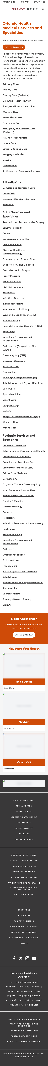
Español (36, 1000)
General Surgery (12, 281)
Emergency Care (12, 123)
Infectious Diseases (13, 298)
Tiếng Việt (33, 1005)
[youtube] (34, 958)
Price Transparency (24, 894)
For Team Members (24, 921)
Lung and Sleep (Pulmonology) (19, 314)
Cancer (7, 233)
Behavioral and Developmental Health (24, 451)
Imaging (7, 160)
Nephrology (9, 331)
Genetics (7, 512)
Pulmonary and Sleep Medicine (20, 571)
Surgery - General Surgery (17, 599)
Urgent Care (9, 143)
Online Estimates (24, 828)
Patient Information (24, 872)
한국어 (27, 996)
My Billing (24, 834)
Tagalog (14, 1005)
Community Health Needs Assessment (24, 889)
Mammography (11, 320)
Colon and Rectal (12, 244)
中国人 (18, 982)
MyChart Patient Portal (15, 137)
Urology (7, 411)
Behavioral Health (12, 227)
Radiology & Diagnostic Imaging (20, 377)
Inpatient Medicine (13, 303)
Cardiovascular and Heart (17, 239)
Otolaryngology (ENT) (14, 355)
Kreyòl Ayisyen (24, 991)
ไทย (23, 1005)
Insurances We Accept (24, 866)
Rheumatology (11, 588)
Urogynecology (11, 405)
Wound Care (10, 427)
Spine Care (9, 388)
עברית (37, 991)
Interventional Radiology (16, 309)
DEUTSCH (23, 987)
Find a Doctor (24, 806)
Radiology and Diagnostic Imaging (21, 171)
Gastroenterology (12, 506)
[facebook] (14, 958)
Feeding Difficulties (13, 501)
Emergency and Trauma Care (19, 259)
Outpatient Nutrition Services (19, 199)
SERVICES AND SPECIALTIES (24, 861)
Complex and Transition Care (19, 187)
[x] (21, 958)
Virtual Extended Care (15, 149)
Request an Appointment (24, 817)
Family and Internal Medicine (19, 106)
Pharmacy (8, 204)
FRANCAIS (11, 987)
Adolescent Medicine (14, 445)
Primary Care (10, 89)
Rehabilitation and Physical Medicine (23, 383)
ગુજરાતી (10, 991)
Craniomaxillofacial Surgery (18, 467)
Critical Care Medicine (15, 473)
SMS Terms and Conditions (24, 1031)
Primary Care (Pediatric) (16, 95)
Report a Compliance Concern (24, 1042)
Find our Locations (24, 800)
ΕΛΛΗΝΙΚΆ (36, 987)
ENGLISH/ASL (30, 982)
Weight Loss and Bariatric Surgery (21, 416)
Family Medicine (11, 276)
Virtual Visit (24, 823)
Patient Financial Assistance (24, 883)
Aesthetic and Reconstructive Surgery (23, 222)
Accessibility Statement (24, 1036)
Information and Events (24, 877)
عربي (11, 982)
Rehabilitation (10, 577)
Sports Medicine (11, 394)
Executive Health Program (17, 100)
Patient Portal (24, 812)
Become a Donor (24, 839)
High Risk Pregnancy (14, 287)
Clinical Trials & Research (24, 938)
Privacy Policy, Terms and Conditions (24, 1025)
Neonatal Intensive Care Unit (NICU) (22, 326)
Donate (24, 943)
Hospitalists (9, 517)
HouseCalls (9, 193)
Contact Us (24, 910)
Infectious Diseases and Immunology (23, 523)
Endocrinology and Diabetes (18, 264)
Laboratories (10, 165)
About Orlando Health (24, 855)
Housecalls (9, 292)
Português (11, 1000)
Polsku (36, 996)
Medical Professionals (24, 932)
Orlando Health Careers (24, 927)
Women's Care (11, 112)
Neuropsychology (12, 534)
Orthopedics (9, 549)
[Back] (5, 9)
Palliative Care (11, 366)
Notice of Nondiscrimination (24, 1019)
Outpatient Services (14, 361)
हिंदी (8, 996)
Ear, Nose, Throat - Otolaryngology (22, 484)
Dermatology (10, 478)
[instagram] (27, 958)
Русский (25, 1000)
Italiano (17, 996)
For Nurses (24, 916)
